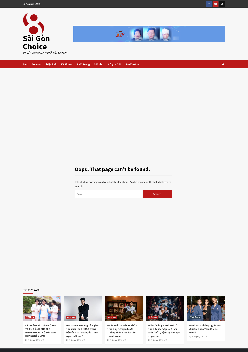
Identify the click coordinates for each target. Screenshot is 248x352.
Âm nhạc (37, 64)
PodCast (131, 64)
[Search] (223, 64)
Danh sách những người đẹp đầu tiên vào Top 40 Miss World (205, 329)
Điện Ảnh (51, 64)
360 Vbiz (99, 64)
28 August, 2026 (33, 340)
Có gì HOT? (114, 64)
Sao (25, 64)
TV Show (30, 317)
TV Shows (67, 64)
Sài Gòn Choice (36, 42)
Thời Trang (83, 64)
